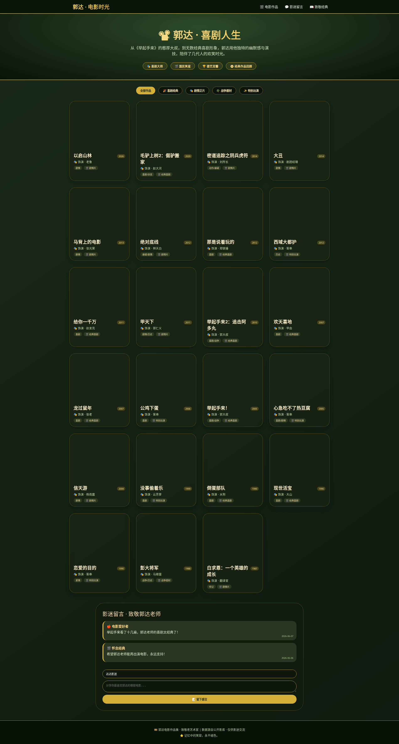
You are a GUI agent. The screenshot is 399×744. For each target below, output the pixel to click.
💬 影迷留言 (294, 7)
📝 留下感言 (199, 699)
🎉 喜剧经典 (170, 90)
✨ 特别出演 (251, 90)
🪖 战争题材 (224, 90)
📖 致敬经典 (319, 7)
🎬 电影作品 (269, 7)
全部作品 (145, 90)
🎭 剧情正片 (197, 90)
